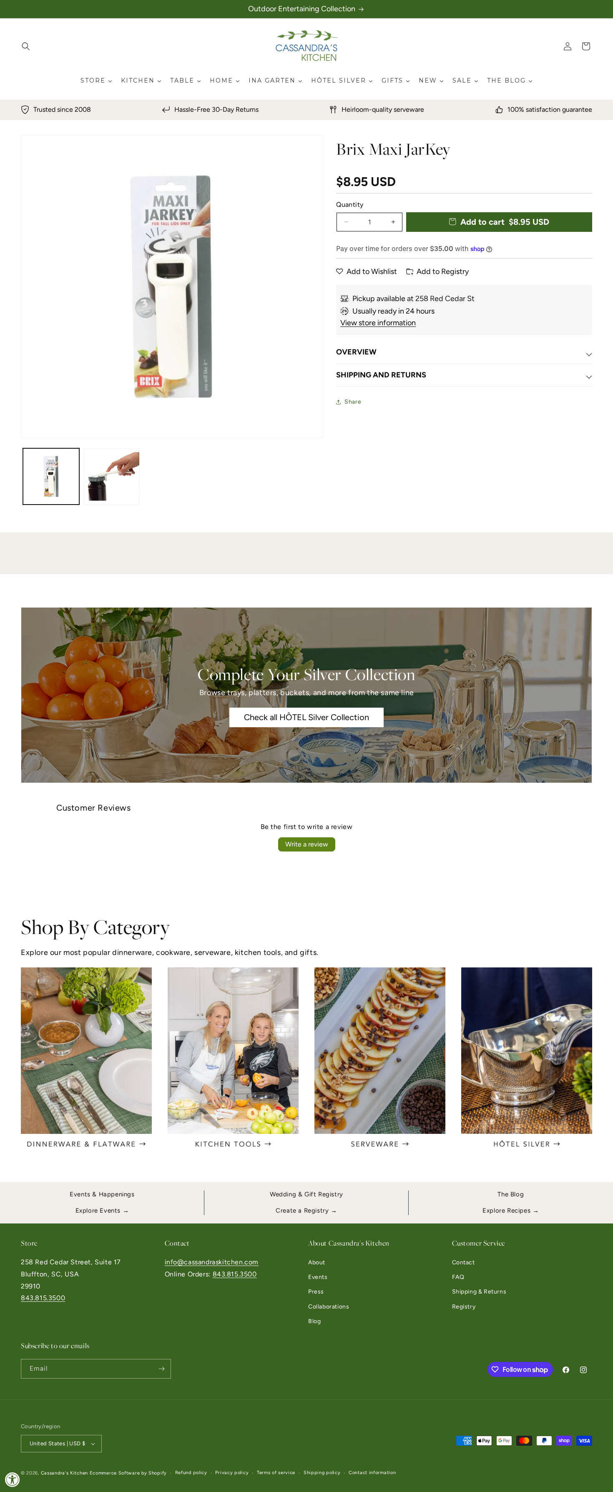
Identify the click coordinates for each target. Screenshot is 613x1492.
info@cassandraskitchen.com (212, 1262)
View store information (378, 322)
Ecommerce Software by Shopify (128, 1473)
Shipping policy (322, 1472)
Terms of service (276, 1472)
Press (316, 1291)
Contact (463, 1262)
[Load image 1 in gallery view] (51, 476)
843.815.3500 (43, 1298)
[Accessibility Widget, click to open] (12, 1479)
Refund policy (191, 1472)
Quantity (349, 204)
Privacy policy (232, 1472)
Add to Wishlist (372, 271)
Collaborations (328, 1306)
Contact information (372, 1472)
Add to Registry (443, 271)
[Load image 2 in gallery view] (111, 476)
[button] (26, 46)
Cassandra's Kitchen (64, 1473)
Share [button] (352, 401)
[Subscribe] (161, 1369)
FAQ (458, 1277)
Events (318, 1277)
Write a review (306, 844)
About (316, 1262)
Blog (314, 1321)
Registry (464, 1306)
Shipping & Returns (479, 1291)
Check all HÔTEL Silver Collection (306, 718)
